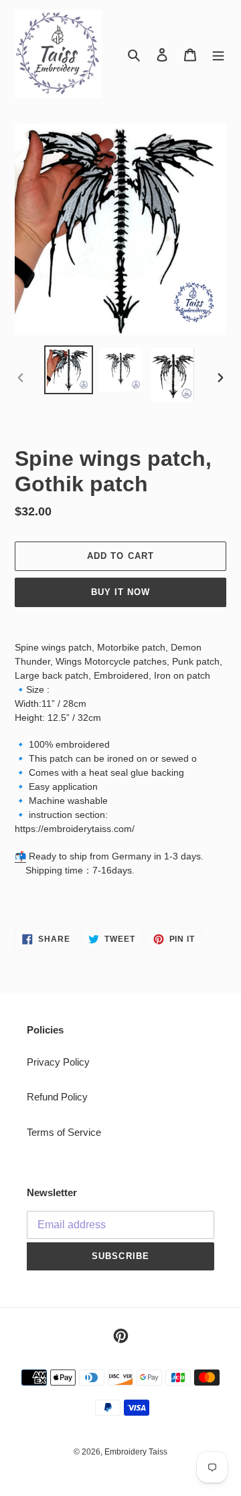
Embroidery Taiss (135, 1452)
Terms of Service (64, 1132)
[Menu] (218, 54)
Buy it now (120, 592)
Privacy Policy (58, 1062)
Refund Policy (57, 1096)
